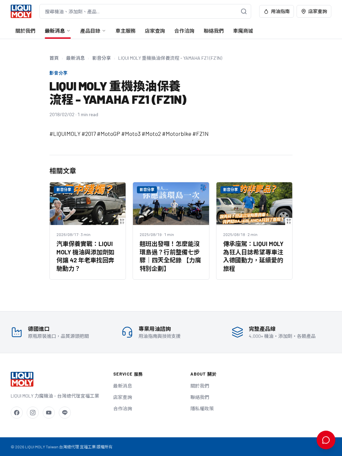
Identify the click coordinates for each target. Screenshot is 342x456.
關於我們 (25, 31)
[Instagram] (33, 413)
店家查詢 (317, 11)
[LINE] (65, 413)
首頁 (54, 58)
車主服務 (126, 31)
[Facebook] (17, 413)
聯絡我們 (214, 31)
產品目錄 (90, 31)
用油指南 (280, 11)
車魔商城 (243, 31)
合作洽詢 (184, 31)
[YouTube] (49, 413)
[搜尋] (244, 11)
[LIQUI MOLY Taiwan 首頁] (21, 11)
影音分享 (101, 58)
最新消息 (55, 31)
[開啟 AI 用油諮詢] (326, 440)
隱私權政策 (202, 408)
